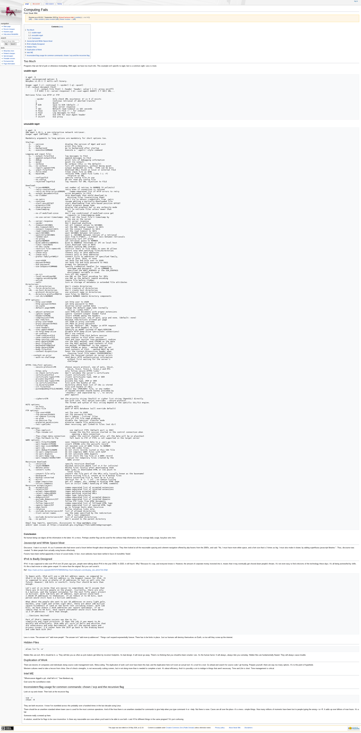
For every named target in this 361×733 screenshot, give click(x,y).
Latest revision (50, 19)
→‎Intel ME (85, 17)
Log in (356, 1)
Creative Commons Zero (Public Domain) (180, 727)
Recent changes (9, 29)
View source (49, 4)
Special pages (8, 56)
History (59, 4)
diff (30, 19)
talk (72, 17)
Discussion (36, 4)
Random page (8, 31)
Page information (9, 64)
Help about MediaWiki (11, 34)
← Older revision (38, 19)
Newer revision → (66, 19)
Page (27, 4)
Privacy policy (220, 727)
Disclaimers (249, 727)
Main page (7, 26)
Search (3, 38)
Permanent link (9, 61)
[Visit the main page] (11, 11)
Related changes (9, 53)
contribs (78, 17)
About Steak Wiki (234, 727)
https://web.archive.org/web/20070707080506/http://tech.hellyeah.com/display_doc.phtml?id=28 (67, 570)
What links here (9, 51)
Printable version (9, 58)
